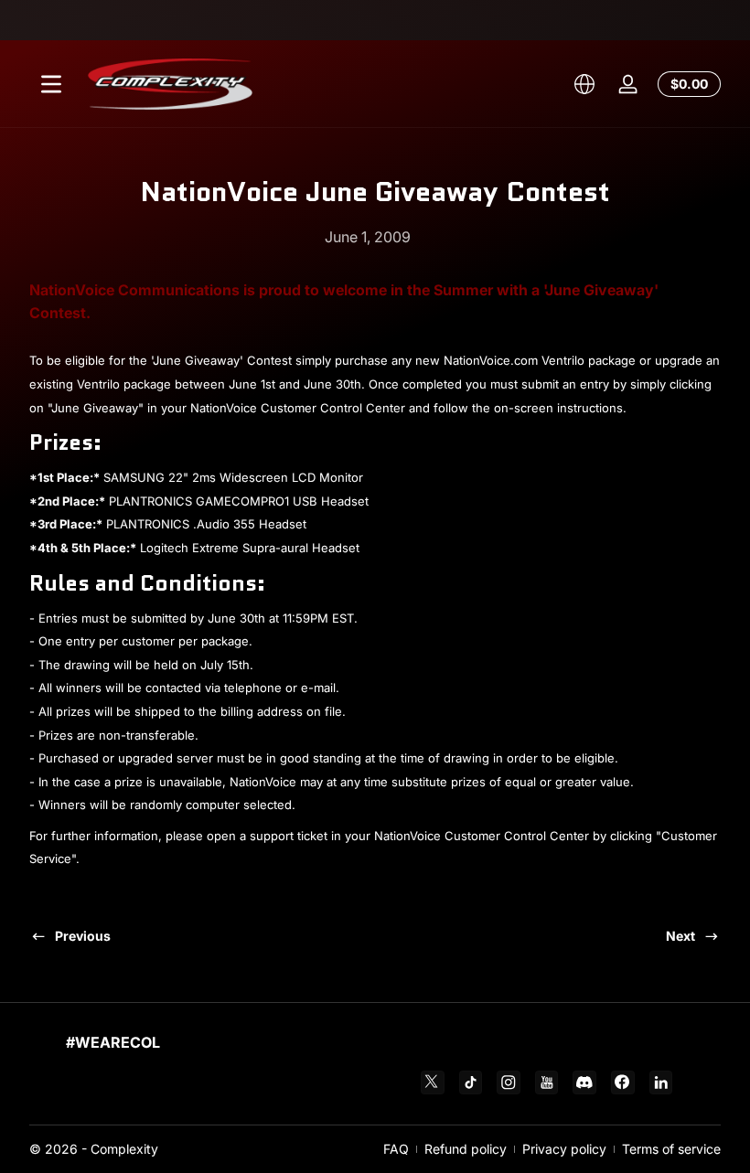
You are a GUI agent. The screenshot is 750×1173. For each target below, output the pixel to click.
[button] (584, 84)
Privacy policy (564, 1149)
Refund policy (465, 1149)
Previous (83, 936)
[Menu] (51, 84)
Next (680, 936)
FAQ (396, 1149)
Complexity (124, 1149)
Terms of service (671, 1149)
